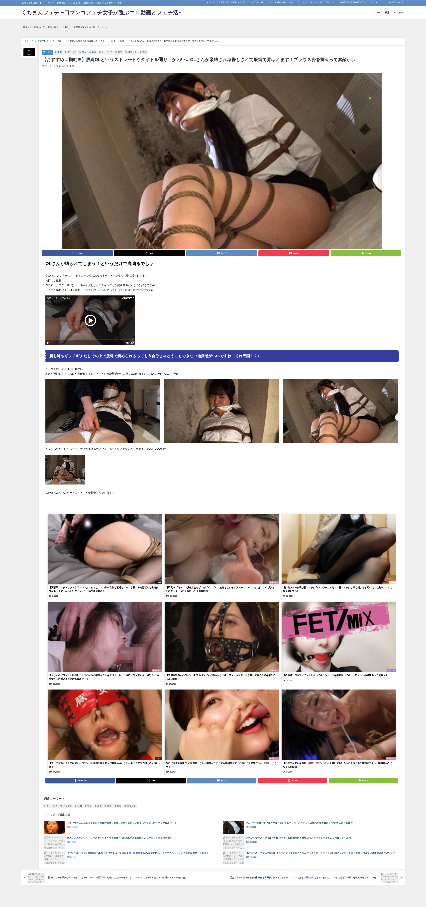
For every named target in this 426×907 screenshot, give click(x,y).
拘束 (59, 52)
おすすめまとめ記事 (227, 2)
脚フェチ (132, 52)
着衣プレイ (282, 2)
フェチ (270, 2)
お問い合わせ (397, 2)
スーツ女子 (107, 52)
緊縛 (94, 52)
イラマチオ (245, 2)
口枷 (84, 52)
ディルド (71, 52)
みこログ (295, 2)
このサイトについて (378, 2)
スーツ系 (47, 52)
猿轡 (120, 52)
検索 (387, 12)
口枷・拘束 (259, 2)
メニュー (398, 12)
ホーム (212, 2)
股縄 (144, 52)
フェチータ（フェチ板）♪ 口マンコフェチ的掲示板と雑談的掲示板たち (334, 2)
